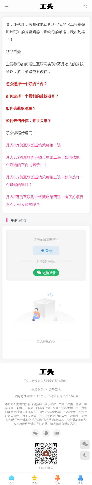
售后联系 (37, 389)
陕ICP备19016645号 (65, 396)
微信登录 (49, 272)
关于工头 (55, 389)
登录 (48, 250)
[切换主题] (85, 455)
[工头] (46, 371)
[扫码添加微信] (85, 444)
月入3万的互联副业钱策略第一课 (33, 145)
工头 (48, 396)
